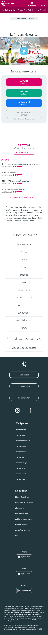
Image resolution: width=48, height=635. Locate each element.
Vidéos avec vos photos (24, 347)
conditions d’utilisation (24, 503)
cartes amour (21, 446)
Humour (24, 327)
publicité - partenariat (23, 519)
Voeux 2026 (24, 290)
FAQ (17, 536)
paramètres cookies (22, 530)
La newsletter (24, 398)
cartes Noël (20, 435)
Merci (24, 267)
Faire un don (24, 375)
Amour (24, 252)
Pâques (24, 274)
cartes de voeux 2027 (24, 430)
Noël (24, 282)
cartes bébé (20, 468)
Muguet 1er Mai (24, 297)
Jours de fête (24, 305)
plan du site (19, 508)
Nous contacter (24, 386)
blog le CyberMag (22, 497)
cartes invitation (22, 474)
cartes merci (20, 457)
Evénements (24, 312)
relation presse (21, 525)
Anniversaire (24, 244)
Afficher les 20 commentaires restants (24, 197)
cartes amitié (21, 452)
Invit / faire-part (24, 320)
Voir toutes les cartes (25, 19)
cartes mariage (21, 463)
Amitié (24, 259)
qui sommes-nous (21, 514)
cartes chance (21, 479)
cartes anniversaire (23, 441)
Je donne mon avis (24, 152)
